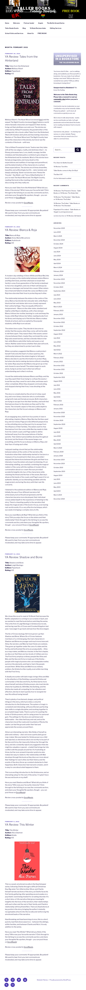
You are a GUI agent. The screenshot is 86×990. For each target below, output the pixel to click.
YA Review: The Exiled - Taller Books (66, 203)
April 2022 (57, 350)
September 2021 (59, 377)
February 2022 (58, 358)
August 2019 (58, 475)
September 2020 (59, 424)
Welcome (16, 23)
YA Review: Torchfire (61, 166)
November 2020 (59, 416)
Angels (40, 23)
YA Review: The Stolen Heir (69, 193)
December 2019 (59, 459)
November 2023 (59, 283)
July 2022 (57, 338)
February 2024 (58, 271)
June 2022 (57, 342)
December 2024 (59, 240)
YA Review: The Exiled (63, 199)
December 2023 (59, 279)
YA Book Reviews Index (38, 28)
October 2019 (58, 467)
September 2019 (59, 471)
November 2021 (59, 369)
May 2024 (57, 259)
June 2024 (57, 256)
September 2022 (59, 330)
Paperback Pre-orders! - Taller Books (66, 209)
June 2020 (57, 436)
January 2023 (58, 314)
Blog (24, 28)
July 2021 (57, 385)
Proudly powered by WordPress (60, 980)
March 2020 (58, 448)
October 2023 (58, 287)
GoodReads (20, 198)
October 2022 (58, 326)
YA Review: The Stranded (62, 205)
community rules (59, 99)
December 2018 (59, 499)
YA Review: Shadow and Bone (23, 557)
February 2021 (58, 405)
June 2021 (57, 389)
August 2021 (58, 381)
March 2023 (58, 307)
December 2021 (59, 365)
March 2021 (58, 401)
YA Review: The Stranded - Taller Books (67, 197)
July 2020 (57, 432)
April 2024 (57, 263)
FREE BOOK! (42, 33)
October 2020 (58, 420)
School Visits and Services (14, 33)
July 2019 (57, 479)
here (40, 120)
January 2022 (58, 361)
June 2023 (57, 299)
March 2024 (58, 267)
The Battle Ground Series (55, 23)
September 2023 (59, 291)
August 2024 (58, 248)
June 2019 (57, 483)
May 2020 (57, 440)
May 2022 (57, 346)
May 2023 (57, 303)
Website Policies (42, 980)
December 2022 (59, 318)
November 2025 (59, 228)
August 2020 (58, 428)
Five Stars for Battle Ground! (63, 163)
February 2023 (58, 310)
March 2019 (58, 495)
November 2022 (59, 322)
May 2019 (57, 487)
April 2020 (57, 444)
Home (7, 23)
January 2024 (58, 275)
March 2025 (58, 236)
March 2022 (58, 354)
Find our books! (29, 23)
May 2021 (57, 393)
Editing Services (55, 28)
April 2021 (57, 397)
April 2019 (57, 491)
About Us (30, 33)
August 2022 (58, 334)
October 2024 (58, 244)
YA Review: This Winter (19, 824)
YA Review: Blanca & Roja (21, 230)
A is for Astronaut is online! (62, 178)
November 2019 (59, 463)
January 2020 (58, 456)
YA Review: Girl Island (73, 216)
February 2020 (59, 452)
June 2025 (57, 232)
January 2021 (58, 408)
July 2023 (57, 295)
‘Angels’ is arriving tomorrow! (63, 212)
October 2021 (58, 373)
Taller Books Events (12, 28)
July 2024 (57, 252)
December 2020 (59, 412)
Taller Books (34, 8)
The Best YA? (58, 174)
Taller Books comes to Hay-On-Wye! (66, 170)
